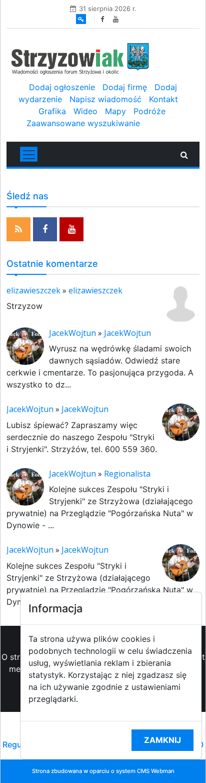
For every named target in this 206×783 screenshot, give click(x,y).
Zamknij (162, 740)
